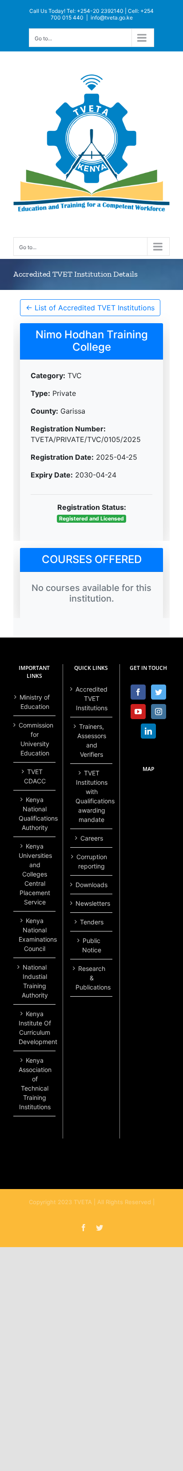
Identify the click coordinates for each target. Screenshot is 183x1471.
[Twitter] (158, 692)
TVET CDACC (35, 776)
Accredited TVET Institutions (91, 698)
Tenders (91, 922)
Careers (91, 838)
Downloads (91, 884)
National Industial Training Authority (35, 981)
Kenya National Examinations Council (35, 934)
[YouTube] (138, 711)
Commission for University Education (35, 739)
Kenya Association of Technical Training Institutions (35, 1083)
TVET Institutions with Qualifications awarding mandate (92, 796)
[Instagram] (158, 711)
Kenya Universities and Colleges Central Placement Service (35, 874)
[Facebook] (138, 692)
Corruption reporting (91, 861)
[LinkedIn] (148, 731)
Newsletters (92, 903)
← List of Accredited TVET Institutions (90, 307)
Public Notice (91, 945)
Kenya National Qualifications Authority (35, 813)
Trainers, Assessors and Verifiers (91, 740)
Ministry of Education (35, 701)
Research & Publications (92, 978)
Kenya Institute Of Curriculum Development (35, 1027)
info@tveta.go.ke (112, 17)
